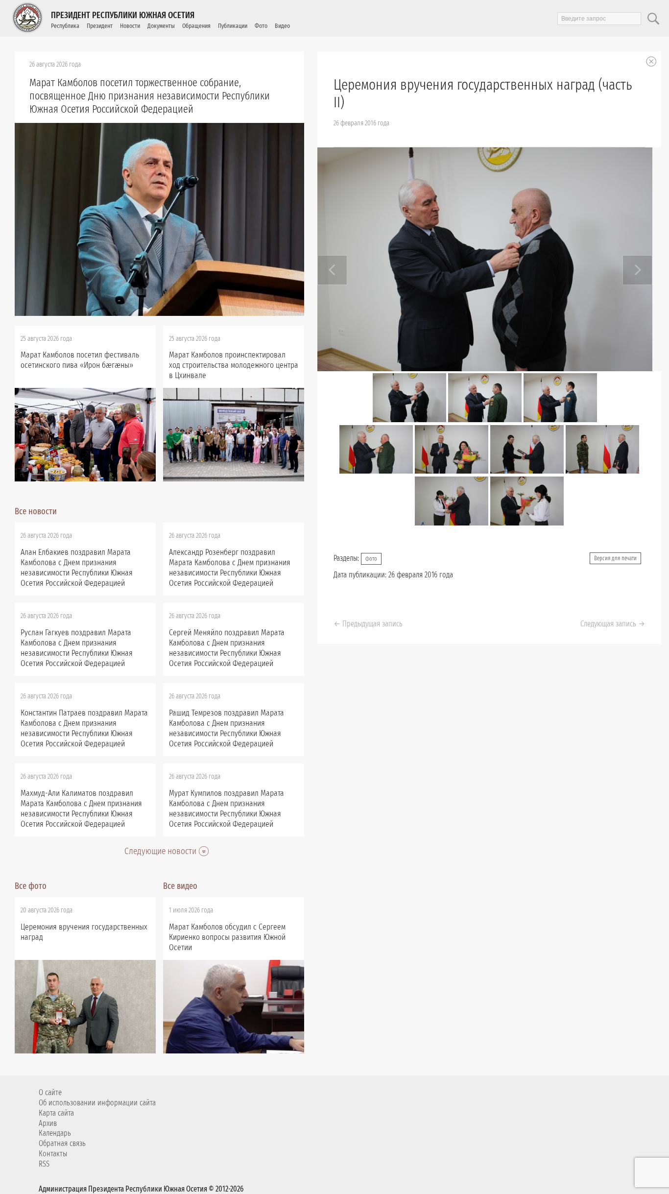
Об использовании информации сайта (97, 1102)
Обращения (196, 25)
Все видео (180, 886)
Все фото (31, 886)
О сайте (50, 1092)
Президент (100, 25)
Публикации (232, 25)
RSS (44, 1164)
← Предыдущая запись (368, 623)
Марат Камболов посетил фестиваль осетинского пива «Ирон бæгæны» (80, 360)
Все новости (36, 511)
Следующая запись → (612, 623)
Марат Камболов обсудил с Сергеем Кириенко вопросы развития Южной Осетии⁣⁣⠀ (227, 937)
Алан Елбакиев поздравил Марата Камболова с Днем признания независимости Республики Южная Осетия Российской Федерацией (77, 567)
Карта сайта (56, 1113)
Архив (48, 1123)
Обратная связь (62, 1143)
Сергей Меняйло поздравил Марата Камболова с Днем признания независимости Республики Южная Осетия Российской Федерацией (227, 648)
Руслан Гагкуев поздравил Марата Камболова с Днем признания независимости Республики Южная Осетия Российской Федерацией (77, 648)
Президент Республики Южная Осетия (122, 15)
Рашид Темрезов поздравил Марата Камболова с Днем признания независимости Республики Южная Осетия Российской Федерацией (226, 728)
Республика (65, 25)
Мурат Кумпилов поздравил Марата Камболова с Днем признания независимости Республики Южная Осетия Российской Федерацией (226, 808)
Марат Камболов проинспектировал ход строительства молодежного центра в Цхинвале (233, 365)
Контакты (53, 1153)
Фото (261, 25)
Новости (130, 25)
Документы (161, 25)
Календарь (55, 1133)
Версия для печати (615, 558)
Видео (282, 25)
